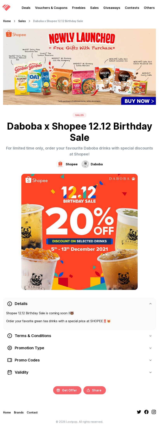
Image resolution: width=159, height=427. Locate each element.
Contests (132, 8)
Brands (19, 412)
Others (149, 8)
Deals (26, 8)
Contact (32, 412)
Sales (94, 8)
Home (7, 21)
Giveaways (111, 8)
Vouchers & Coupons (51, 8)
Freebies (79, 8)
